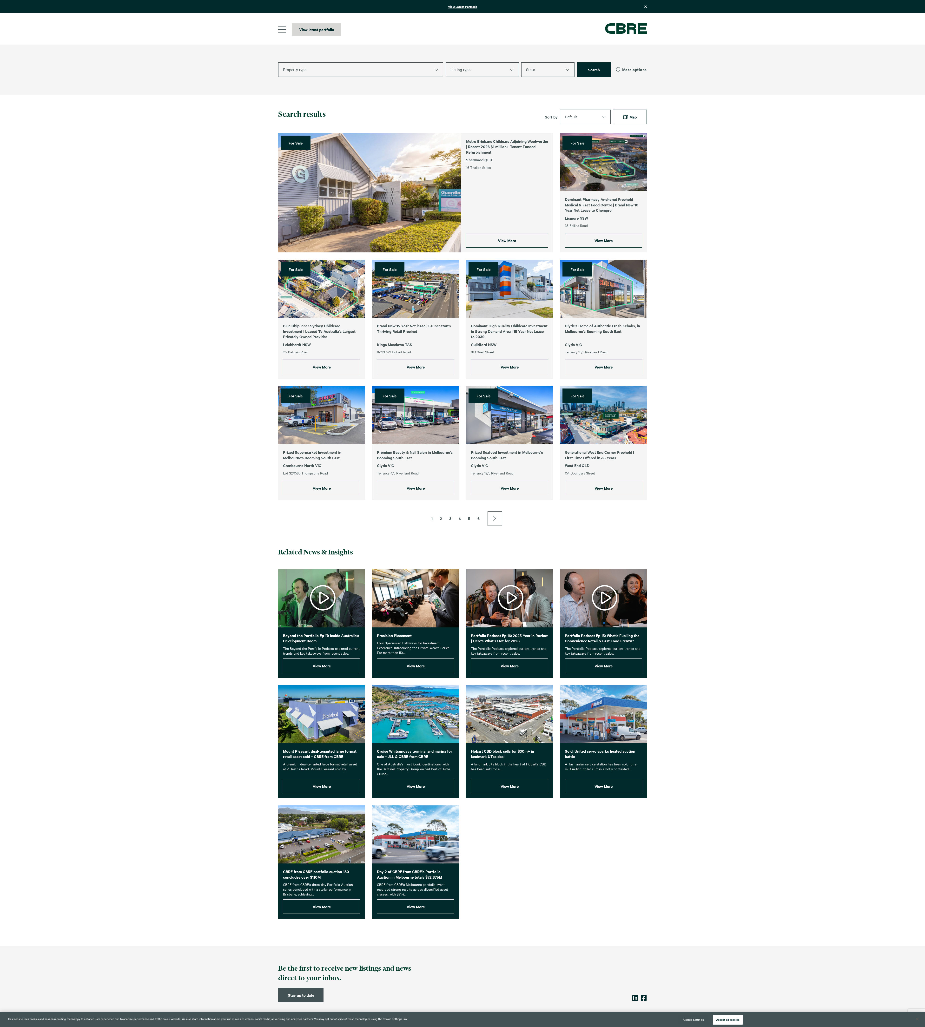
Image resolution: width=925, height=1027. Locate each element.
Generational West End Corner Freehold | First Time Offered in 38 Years (599, 454)
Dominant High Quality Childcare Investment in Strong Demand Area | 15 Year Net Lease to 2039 (509, 331)
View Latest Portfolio (462, 6)
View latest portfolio (316, 29)
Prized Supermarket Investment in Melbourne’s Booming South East (312, 454)
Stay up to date (301, 995)
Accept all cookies (728, 1019)
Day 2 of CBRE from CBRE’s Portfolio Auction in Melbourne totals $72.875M (409, 874)
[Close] (917, 1019)
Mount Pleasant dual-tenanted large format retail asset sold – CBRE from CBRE (320, 753)
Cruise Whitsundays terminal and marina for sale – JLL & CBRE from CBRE (414, 753)
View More (507, 240)
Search (594, 69)
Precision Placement (394, 635)
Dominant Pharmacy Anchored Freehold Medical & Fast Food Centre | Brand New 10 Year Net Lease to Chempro (601, 205)
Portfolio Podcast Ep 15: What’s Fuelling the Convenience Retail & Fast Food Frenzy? (602, 638)
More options (634, 69)
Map (632, 116)
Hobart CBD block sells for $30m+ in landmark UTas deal (502, 753)
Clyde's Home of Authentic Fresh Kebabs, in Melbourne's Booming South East (602, 328)
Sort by (551, 116)
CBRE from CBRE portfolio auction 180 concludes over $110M (316, 874)
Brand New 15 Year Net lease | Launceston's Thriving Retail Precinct (414, 328)
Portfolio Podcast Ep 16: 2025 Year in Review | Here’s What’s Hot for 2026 (509, 638)
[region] (462, 1019)
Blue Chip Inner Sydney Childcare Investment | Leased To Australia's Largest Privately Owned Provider (319, 331)
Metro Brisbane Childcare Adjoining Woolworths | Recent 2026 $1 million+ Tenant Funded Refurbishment (507, 146)
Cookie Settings (693, 1019)
